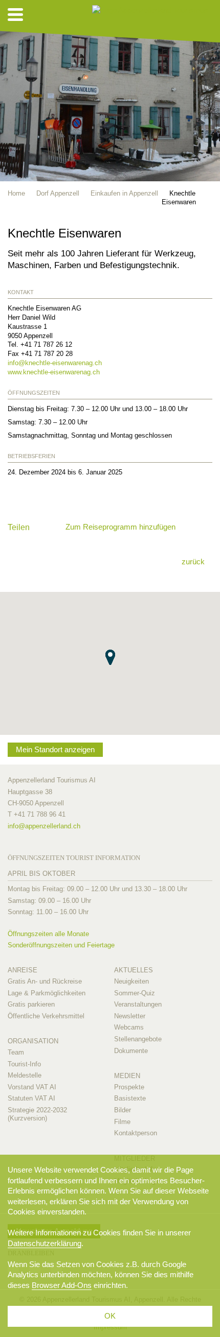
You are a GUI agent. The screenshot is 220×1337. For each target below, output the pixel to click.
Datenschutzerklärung (44, 1243)
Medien (127, 1076)
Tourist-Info (24, 1064)
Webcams (129, 1027)
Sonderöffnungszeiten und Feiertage (61, 945)
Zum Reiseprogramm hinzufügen (120, 526)
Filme (122, 1122)
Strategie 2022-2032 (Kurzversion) (37, 1114)
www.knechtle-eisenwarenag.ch (54, 372)
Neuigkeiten (131, 981)
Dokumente (131, 1051)
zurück (193, 561)
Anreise (22, 970)
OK (110, 1315)
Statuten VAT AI (31, 1098)
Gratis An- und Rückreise (45, 981)
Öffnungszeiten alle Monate (48, 934)
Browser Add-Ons (62, 1285)
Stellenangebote (138, 1039)
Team (16, 1052)
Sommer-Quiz (134, 993)
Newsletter (129, 1016)
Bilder (122, 1110)
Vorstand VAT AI (32, 1087)
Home (16, 193)
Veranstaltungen (138, 1004)
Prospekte (129, 1087)
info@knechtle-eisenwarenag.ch (55, 363)
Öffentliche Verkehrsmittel (46, 1016)
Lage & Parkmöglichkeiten (46, 993)
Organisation (33, 1041)
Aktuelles (133, 970)
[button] (110, 657)
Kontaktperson (135, 1133)
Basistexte (130, 1098)
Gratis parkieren (31, 1004)
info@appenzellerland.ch (44, 826)
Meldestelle (24, 1075)
